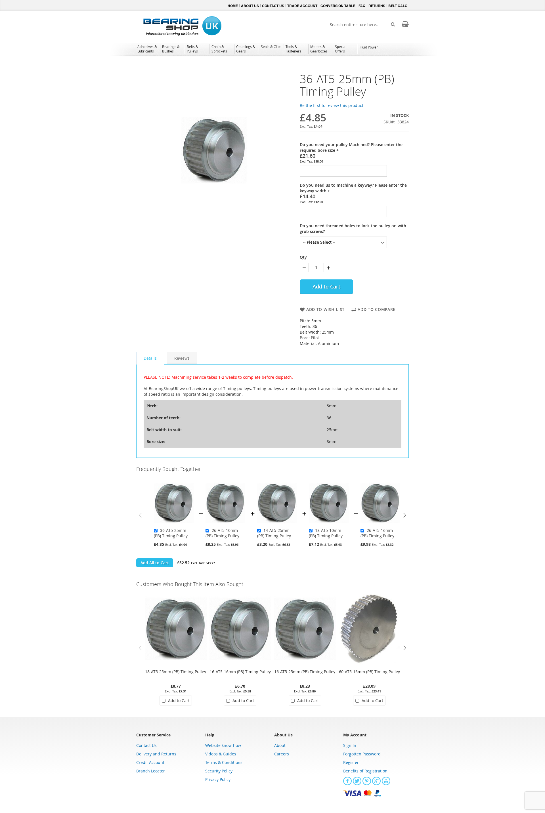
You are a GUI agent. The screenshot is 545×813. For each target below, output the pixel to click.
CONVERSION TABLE (337, 5)
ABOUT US (250, 5)
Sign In (349, 745)
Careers (281, 754)
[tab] (150, 358)
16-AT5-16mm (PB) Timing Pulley (240, 671)
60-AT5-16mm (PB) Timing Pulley (369, 671)
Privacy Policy (217, 779)
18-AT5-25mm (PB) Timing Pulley (175, 671)
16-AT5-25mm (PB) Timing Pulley (304, 671)
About (280, 745)
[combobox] (362, 24)
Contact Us (146, 745)
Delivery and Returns (156, 754)
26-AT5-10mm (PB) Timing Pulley (222, 533)
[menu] (272, 49)
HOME (233, 5)
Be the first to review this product (331, 105)
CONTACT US (273, 5)
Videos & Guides (220, 754)
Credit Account (150, 762)
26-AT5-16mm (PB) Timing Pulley (377, 533)
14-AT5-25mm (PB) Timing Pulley (274, 533)
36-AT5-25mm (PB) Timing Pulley (171, 533)
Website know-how (223, 745)
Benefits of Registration (365, 771)
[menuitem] (148, 48)
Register (351, 762)
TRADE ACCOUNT (302, 5)
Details (150, 358)
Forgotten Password (362, 754)
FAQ (362, 5)
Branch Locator (150, 771)
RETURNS (376, 5)
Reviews (182, 358)
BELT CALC (397, 5)
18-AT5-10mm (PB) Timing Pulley (326, 533)
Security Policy (218, 771)
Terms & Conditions (223, 762)
